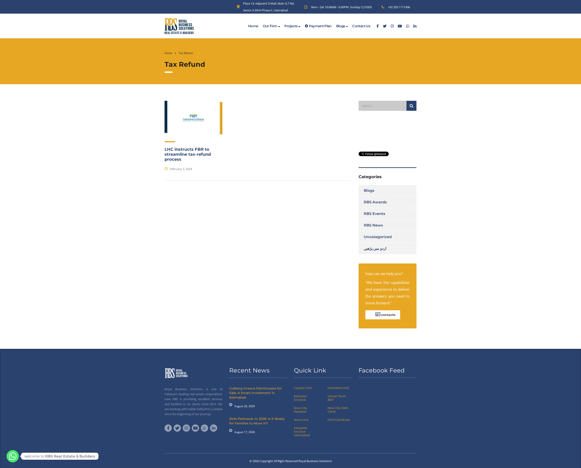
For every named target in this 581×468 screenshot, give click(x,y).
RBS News (373, 225)
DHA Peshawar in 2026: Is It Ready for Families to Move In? (257, 421)
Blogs (341, 26)
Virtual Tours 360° (336, 397)
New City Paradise (300, 409)
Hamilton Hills (338, 388)
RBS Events (374, 214)
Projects (291, 26)
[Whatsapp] (13, 456)
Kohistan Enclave (300, 397)
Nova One (301, 419)
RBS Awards (375, 202)
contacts (387, 315)
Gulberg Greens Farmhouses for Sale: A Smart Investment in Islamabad (255, 392)
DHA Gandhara (338, 419)
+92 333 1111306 (399, 7)
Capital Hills (303, 388)
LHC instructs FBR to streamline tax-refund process (188, 154)
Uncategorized (378, 237)
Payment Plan (320, 26)
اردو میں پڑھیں (375, 248)
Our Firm (270, 26)
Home (253, 26)
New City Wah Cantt (337, 409)
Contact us (361, 26)
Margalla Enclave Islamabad (302, 431)
